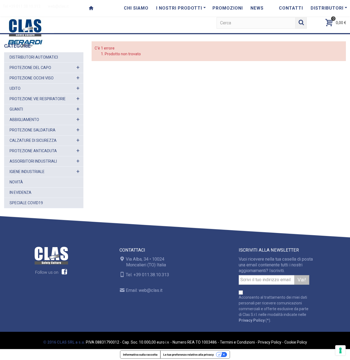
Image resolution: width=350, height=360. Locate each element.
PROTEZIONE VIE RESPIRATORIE (38, 99)
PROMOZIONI (227, 8)
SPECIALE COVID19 (26, 203)
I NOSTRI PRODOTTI (179, 8)
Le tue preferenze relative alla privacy (188, 354)
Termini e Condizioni (237, 342)
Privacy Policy (252, 320)
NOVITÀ (16, 182)
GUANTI (16, 109)
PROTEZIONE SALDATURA (33, 130)
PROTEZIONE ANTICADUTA (33, 151)
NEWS (257, 8)
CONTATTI (291, 8)
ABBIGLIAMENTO (24, 119)
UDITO (15, 88)
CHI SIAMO (136, 8)
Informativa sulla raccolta (140, 354)
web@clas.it (150, 290)
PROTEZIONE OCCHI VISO (32, 78)
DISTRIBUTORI (327, 8)
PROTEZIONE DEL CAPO (30, 67)
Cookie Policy (295, 342)
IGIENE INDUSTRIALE (27, 171)
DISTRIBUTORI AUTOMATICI (34, 57)
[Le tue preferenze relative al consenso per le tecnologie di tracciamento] (340, 350)
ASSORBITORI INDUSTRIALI (33, 161)
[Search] (301, 23)
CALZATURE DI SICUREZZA (33, 140)
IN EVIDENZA (20, 192)
